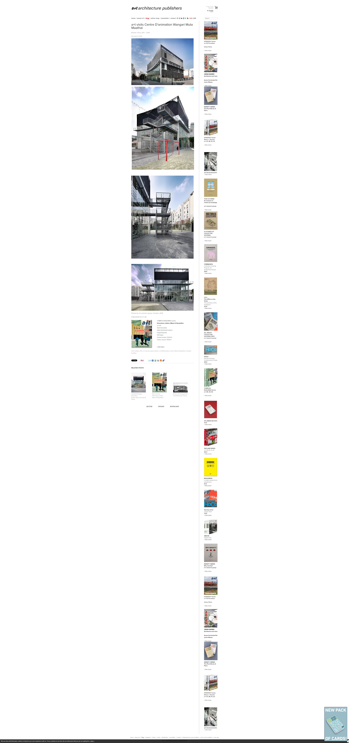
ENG (190, 18)
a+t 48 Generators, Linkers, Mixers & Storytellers (172, 351)
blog (147, 18)
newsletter (165, 18)
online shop (155, 18)
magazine (148, 737)
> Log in (211, 11)
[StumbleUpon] (155, 361)
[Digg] (153, 361)
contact (173, 18)
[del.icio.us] (163, 361)
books (154, 737)
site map (216, 737)
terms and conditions (207, 737)
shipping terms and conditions (190, 737)
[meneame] (161, 361)
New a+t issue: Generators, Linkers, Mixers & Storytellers (157, 395)
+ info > (92, 741)
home (133, 18)
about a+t (140, 18)
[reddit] (158, 361)
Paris (141, 351)
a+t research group (148, 351)
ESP (194, 18)
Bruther (156, 351)
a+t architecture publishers (159, 8)
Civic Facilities (135, 351)
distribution (165, 737)
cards (158, 737)
